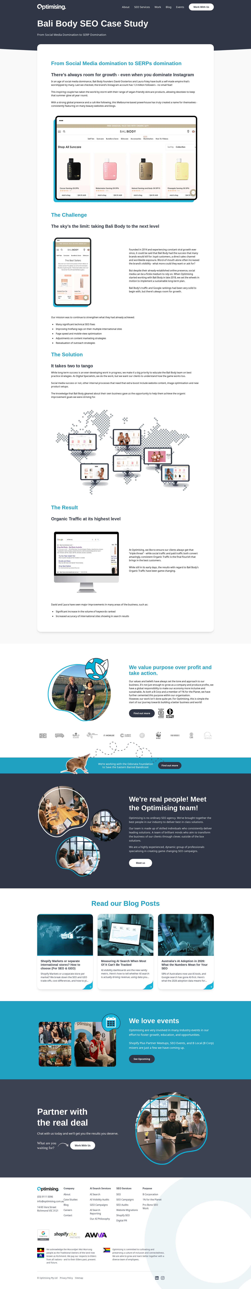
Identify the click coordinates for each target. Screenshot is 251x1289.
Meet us (140, 863)
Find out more (142, 713)
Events (180, 7)
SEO (118, 1194)
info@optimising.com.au (48, 1201)
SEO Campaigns (125, 1199)
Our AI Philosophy (100, 1218)
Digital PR (121, 1220)
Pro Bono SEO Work (150, 1206)
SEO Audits (122, 1204)
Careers (68, 1210)
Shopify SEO (123, 1215)
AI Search (95, 1194)
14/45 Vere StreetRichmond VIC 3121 (47, 1209)
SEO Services (142, 7)
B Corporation (150, 1194)
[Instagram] (162, 1278)
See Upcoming (142, 1059)
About (126, 7)
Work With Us (201, 7)
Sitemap (79, 1277)
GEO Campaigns (99, 1204)
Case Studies (71, 1199)
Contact (68, 1215)
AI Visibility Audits (99, 1199)
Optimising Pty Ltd (49, 1277)
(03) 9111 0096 (45, 1196)
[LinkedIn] (157, 1278)
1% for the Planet (152, 1199)
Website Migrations (127, 1210)
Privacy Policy (66, 1277)
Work (158, 7)
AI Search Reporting (95, 1211)
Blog (168, 7)
